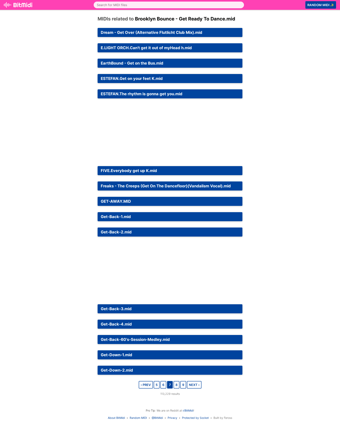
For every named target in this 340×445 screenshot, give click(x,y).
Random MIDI (138, 417)
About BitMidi (116, 417)
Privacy (172, 417)
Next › (194, 385)
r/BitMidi (188, 410)
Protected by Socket (195, 417)
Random (320, 5)
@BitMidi (157, 417)
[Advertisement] (282, 52)
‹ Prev (146, 385)
